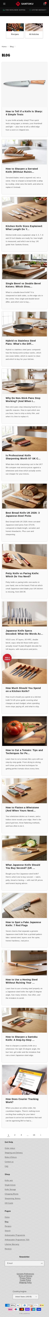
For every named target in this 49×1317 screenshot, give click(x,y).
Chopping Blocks (11, 1194)
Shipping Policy (25, 1282)
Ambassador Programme (15, 1235)
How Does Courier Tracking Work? (22, 1100)
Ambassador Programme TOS (17, 1240)
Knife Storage (10, 1189)
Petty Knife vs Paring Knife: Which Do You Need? (22, 575)
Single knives (10, 1185)
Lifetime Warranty (12, 1244)
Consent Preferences (25, 1274)
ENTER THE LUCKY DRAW (24, 1314)
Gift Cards (9, 1203)
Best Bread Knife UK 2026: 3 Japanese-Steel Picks (23, 514)
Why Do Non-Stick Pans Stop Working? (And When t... (23, 399)
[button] (44, 3)
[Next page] (40, 1135)
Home (7, 1217)
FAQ (6, 1166)
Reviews (8, 1249)
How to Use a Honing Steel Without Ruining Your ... (22, 981)
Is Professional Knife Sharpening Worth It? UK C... (23, 457)
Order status (10, 1148)
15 (34, 1135)
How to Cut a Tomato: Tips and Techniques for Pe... (24, 752)
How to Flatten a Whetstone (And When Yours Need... (22, 809)
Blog (6, 1222)
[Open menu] (4, 3)
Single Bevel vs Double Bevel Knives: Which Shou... (23, 285)
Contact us (9, 1162)
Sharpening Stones (12, 1198)
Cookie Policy (25, 1280)
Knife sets (9, 1180)
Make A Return (11, 1157)
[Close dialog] (48, 1297)
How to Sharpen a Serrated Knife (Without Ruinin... (22, 170)
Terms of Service (25, 1276)
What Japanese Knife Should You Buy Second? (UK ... (23, 866)
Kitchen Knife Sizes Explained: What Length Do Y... (24, 228)
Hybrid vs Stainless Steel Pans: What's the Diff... (21, 342)
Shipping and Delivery (14, 1153)
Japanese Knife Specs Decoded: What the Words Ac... (24, 632)
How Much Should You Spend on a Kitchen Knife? (23, 689)
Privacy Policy (25, 1278)
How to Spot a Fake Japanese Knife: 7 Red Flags (23, 924)
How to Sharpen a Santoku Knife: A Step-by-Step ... (21, 1038)
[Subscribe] (41, 1263)
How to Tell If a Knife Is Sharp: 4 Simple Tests (24, 113)
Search (8, 1231)
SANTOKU (27, 3)
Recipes (8, 1226)
